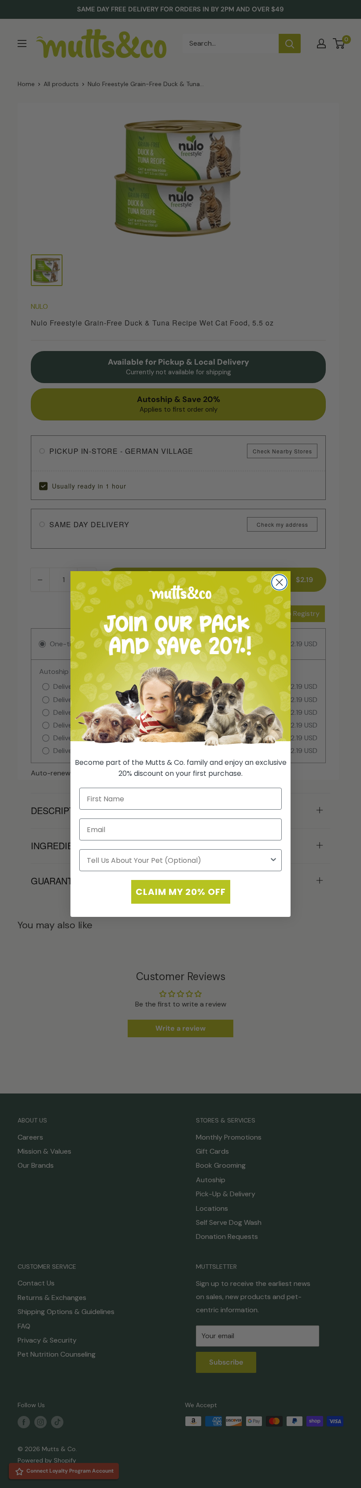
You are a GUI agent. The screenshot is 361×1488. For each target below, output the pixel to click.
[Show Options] (273, 860)
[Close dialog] (279, 582)
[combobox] (178, 860)
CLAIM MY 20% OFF (181, 892)
